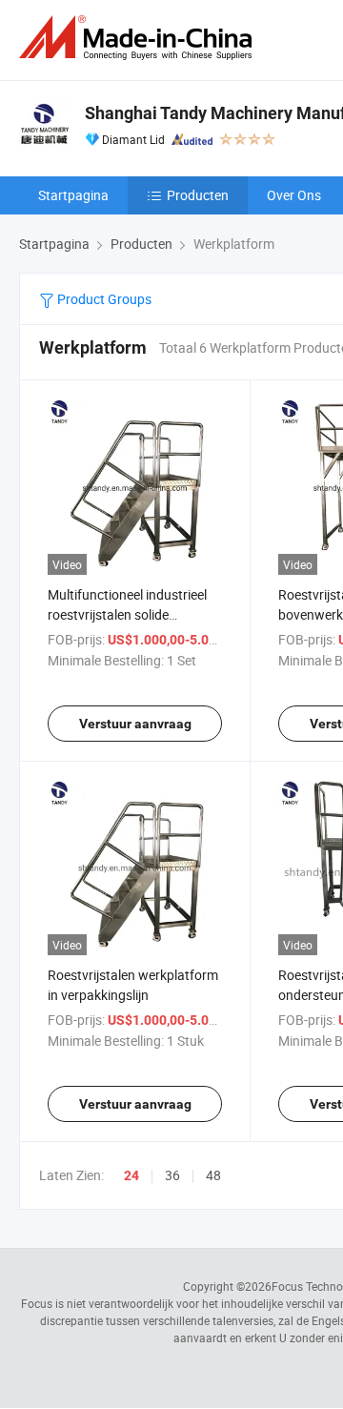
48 (213, 1175)
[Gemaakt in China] (139, 37)
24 (131, 1175)
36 (172, 1175)
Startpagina (73, 195)
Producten (198, 195)
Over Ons (294, 195)
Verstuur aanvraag (135, 723)
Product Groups (102, 299)
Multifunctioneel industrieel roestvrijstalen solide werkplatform (127, 614)
